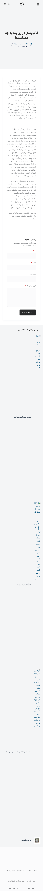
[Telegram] (18, 888)
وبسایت (33, 274)
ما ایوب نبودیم (26, 840)
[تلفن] (10, 888)
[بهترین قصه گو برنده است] (37, 417)
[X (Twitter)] (33, 888)
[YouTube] (25, 888)
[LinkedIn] (21, 888)
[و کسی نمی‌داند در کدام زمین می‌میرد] (37, 752)
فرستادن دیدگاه (27, 312)
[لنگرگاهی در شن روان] (37, 584)
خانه (35, 871)
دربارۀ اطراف (20, 871)
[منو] (38, 4)
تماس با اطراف (11, 871)
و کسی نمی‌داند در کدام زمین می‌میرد (18, 752)
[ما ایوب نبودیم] (37, 840)
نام (34, 251)
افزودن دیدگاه (30, 286)
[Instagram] (29, 888)
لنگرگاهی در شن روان (24, 584)
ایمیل (33, 262)
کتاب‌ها (29, 871)
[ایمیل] (14, 888)
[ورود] (9, 4)
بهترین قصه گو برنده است (22, 417)
